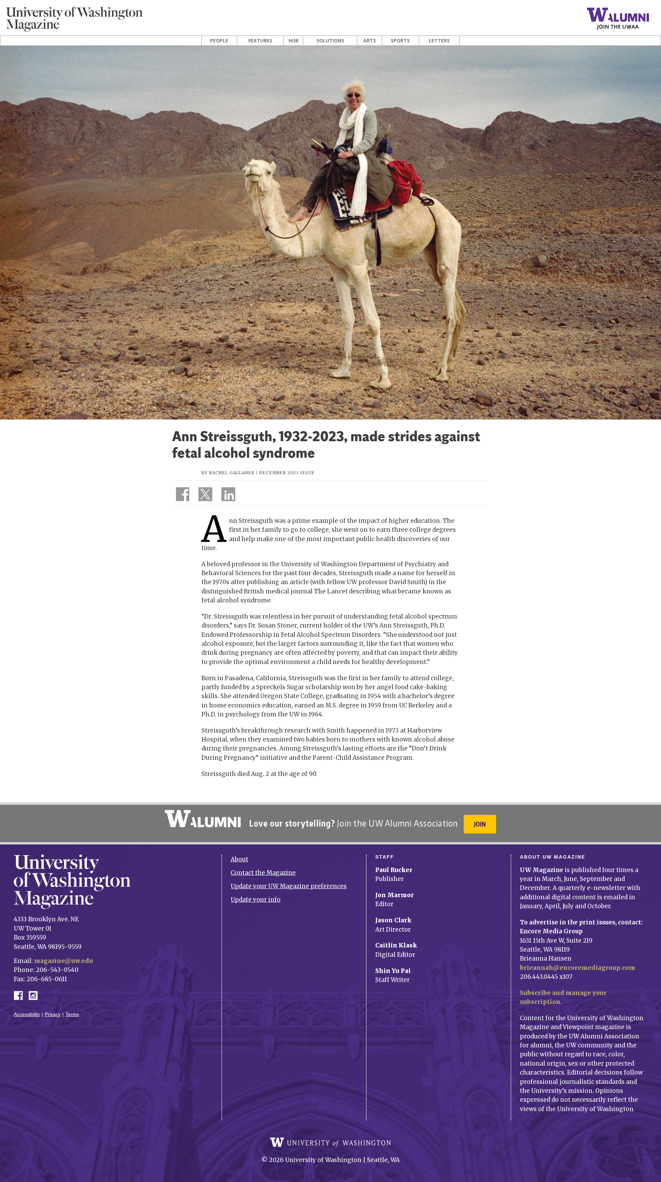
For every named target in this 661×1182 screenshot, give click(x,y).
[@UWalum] (204, 495)
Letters (439, 41)
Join (480, 824)
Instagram (35, 995)
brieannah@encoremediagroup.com (577, 968)
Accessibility (27, 1014)
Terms (72, 1014)
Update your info (256, 899)
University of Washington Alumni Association (203, 818)
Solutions (330, 41)
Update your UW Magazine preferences (289, 886)
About (239, 859)
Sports (400, 41)
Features (260, 41)
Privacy (53, 1014)
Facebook (21, 995)
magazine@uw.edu (63, 961)
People (219, 41)
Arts (369, 41)
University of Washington (330, 1142)
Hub (293, 41)
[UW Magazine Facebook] (180, 495)
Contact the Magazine (263, 873)
